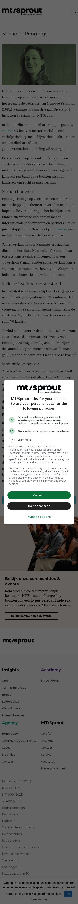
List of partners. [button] (47, 462)
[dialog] (39, 452)
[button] (39, 440)
